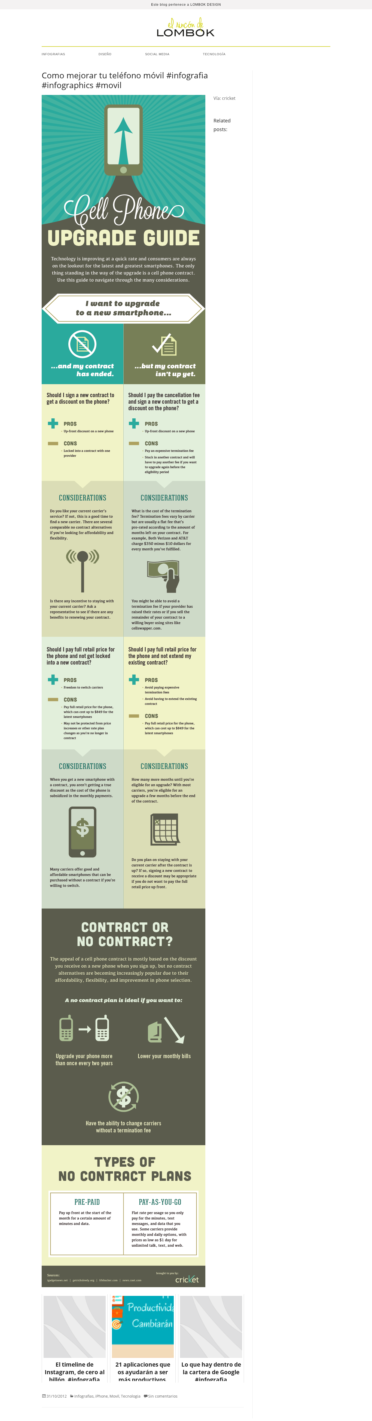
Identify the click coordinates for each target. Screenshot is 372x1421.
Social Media (157, 54)
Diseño (105, 54)
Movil (114, 1396)
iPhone (101, 1396)
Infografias (53, 54)
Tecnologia (131, 1396)
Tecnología (214, 54)
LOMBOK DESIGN (205, 5)
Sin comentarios (163, 1396)
